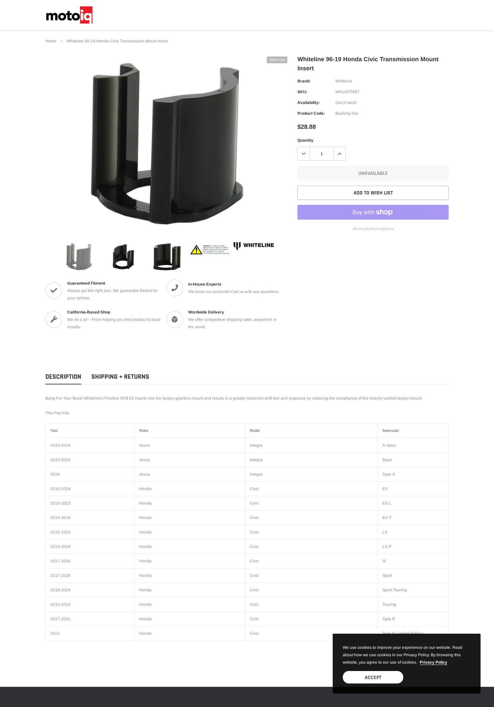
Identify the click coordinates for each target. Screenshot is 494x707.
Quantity (305, 140)
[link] (79, 256)
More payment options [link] (373, 228)
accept (373, 677)
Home (50, 41)
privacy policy (433, 662)
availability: (308, 102)
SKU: (302, 91)
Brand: (304, 81)
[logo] (68, 15)
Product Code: (311, 113)
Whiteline (344, 81)
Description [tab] (63, 377)
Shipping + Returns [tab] (120, 377)
